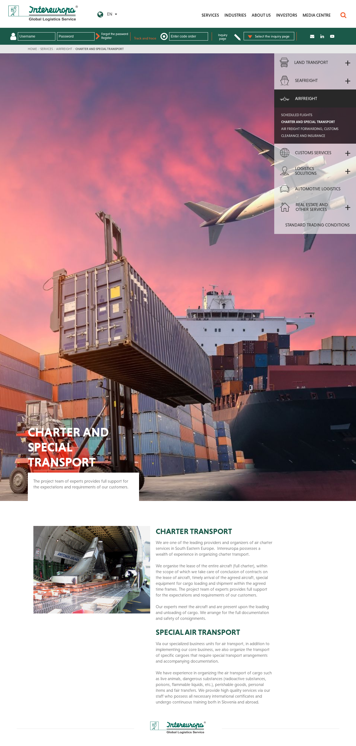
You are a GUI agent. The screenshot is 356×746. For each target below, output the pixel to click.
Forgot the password (114, 34)
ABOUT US (261, 15)
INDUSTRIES (235, 15)
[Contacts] (312, 36)
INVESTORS (286, 15)
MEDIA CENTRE (317, 15)
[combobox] (269, 36)
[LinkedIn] (322, 36)
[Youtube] (332, 36)
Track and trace (145, 38)
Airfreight (64, 49)
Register (106, 37)
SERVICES (210, 15)
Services (46, 49)
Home (32, 49)
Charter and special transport (99, 49)
